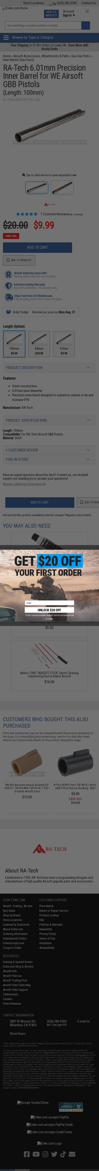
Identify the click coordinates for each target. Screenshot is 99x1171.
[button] (49, 611)
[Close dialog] (3, 552)
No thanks (49, 619)
